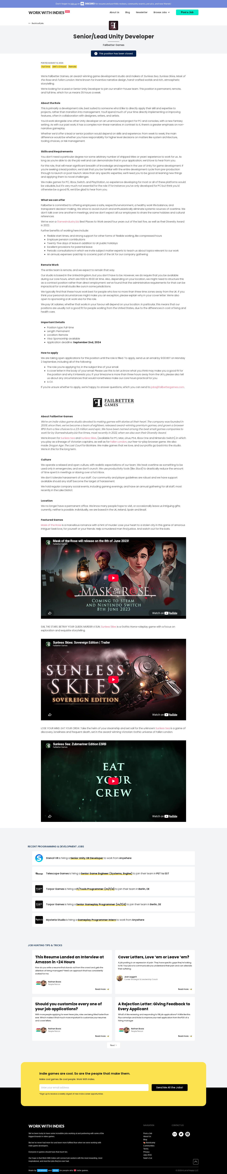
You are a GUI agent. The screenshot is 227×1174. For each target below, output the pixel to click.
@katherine (42, 1170)
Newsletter (141, 12)
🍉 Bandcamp (149, 1143)
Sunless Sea (68, 438)
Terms (145, 1149)
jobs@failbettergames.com (167, 387)
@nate (55, 1170)
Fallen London (118, 442)
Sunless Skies (88, 438)
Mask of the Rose (51, 525)
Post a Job (147, 1133)
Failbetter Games (113, 45)
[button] (162, 12)
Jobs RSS (147, 1155)
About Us (114, 12)
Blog (127, 12)
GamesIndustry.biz (68, 221)
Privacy (146, 1152)
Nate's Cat (147, 1158)
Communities (148, 1146)
